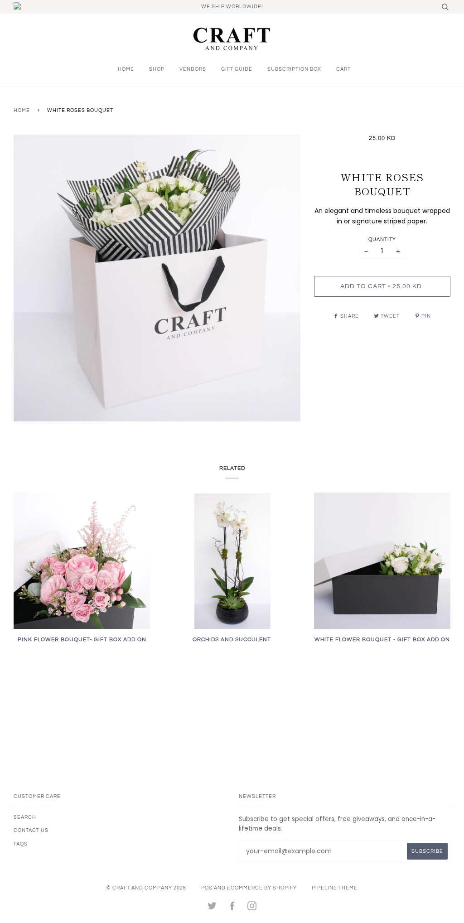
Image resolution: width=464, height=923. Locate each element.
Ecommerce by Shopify (262, 887)
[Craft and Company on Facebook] (232, 907)
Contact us (31, 830)
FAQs (21, 843)
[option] (157, 278)
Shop (156, 69)
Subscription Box (294, 69)
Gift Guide (236, 69)
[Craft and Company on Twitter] (212, 907)
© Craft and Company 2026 (146, 887)
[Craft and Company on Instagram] (252, 907)
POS (207, 887)
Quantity (382, 239)
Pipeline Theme (335, 887)
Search (25, 817)
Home (126, 69)
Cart (343, 69)
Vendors (192, 69)
